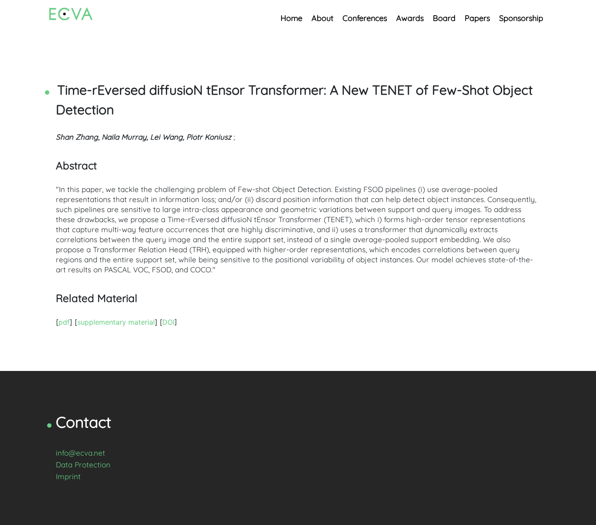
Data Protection (83, 464)
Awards (410, 18)
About (322, 18)
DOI (168, 322)
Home (291, 18)
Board (444, 18)
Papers (477, 18)
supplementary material (116, 322)
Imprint (68, 476)
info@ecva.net (80, 452)
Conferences (365, 18)
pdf (64, 322)
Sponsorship (521, 18)
